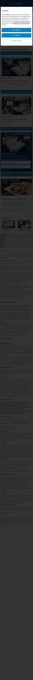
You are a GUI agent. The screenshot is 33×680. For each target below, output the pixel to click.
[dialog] (16, 26)
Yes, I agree (16, 30)
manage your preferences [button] (21, 23)
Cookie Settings (16, 41)
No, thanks (16, 35)
